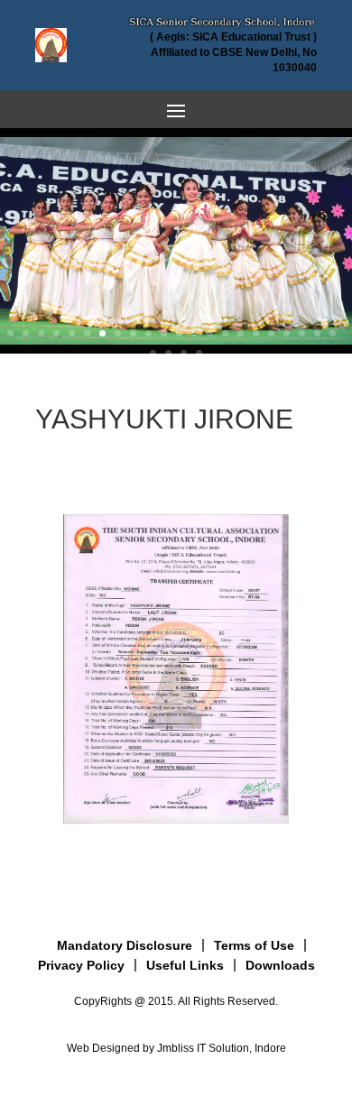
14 (210, 333)
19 (286, 333)
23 (153, 353)
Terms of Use (254, 945)
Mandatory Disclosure (124, 945)
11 (164, 333)
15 (225, 333)
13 (194, 333)
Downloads (280, 965)
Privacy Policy (81, 965)
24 (168, 353)
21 (317, 333)
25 (184, 353)
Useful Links (185, 965)
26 (199, 353)
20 (302, 333)
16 (240, 333)
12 (179, 333)
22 (332, 333)
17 (256, 333)
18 (271, 333)
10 (148, 333)
